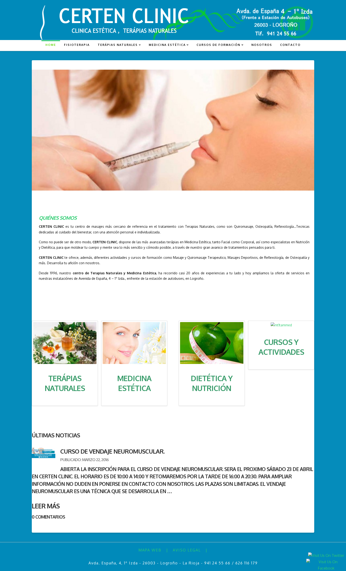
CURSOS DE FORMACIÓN (218, 45)
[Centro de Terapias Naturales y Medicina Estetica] (173, 22)
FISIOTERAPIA (77, 45)
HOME (50, 45)
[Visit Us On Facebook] (326, 565)
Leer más (46, 506)
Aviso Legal (187, 550)
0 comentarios (48, 516)
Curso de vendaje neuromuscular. (112, 451)
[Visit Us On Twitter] (326, 555)
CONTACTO (290, 45)
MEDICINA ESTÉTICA (167, 45)
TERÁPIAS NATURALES (118, 45)
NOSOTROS (261, 45)
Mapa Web (149, 550)
